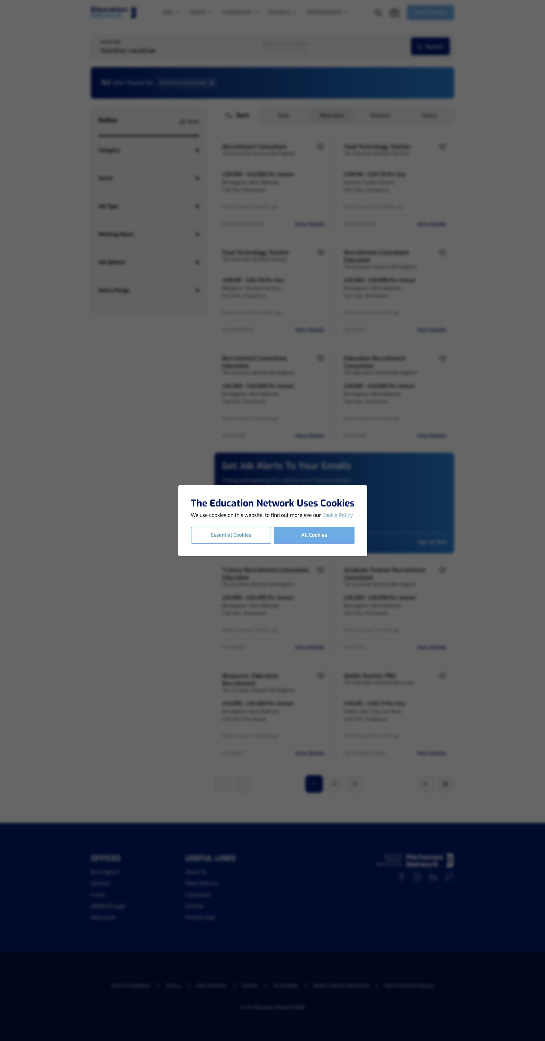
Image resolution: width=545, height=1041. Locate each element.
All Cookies (314, 535)
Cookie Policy (337, 515)
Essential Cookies (231, 535)
